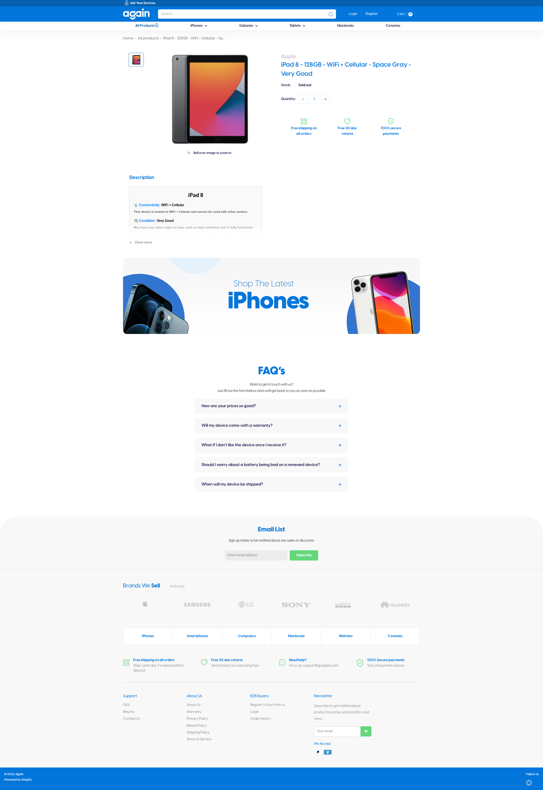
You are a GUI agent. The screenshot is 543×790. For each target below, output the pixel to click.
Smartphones (197, 636)
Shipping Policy (198, 732)
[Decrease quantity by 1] (303, 99)
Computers (247, 636)
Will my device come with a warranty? (237, 426)
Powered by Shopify (18, 780)
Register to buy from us (267, 705)
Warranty (194, 712)
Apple (288, 56)
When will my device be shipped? (232, 484)
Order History (260, 719)
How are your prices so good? (229, 406)
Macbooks (345, 26)
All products (148, 39)
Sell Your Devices (142, 3)
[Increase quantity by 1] (325, 99)
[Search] (330, 14)
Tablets (295, 26)
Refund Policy (197, 726)
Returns (128, 712)
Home (128, 39)
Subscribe (304, 555)
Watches (346, 636)
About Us (193, 705)
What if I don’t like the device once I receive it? (244, 445)
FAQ (126, 705)
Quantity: (288, 99)
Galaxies (246, 26)
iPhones (196, 26)
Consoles (393, 26)
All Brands (177, 586)
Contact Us (131, 719)
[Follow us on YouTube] (529, 783)
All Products (145, 26)
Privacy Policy (197, 719)
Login (254, 712)
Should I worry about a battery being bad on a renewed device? (261, 465)
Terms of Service (199, 739)
